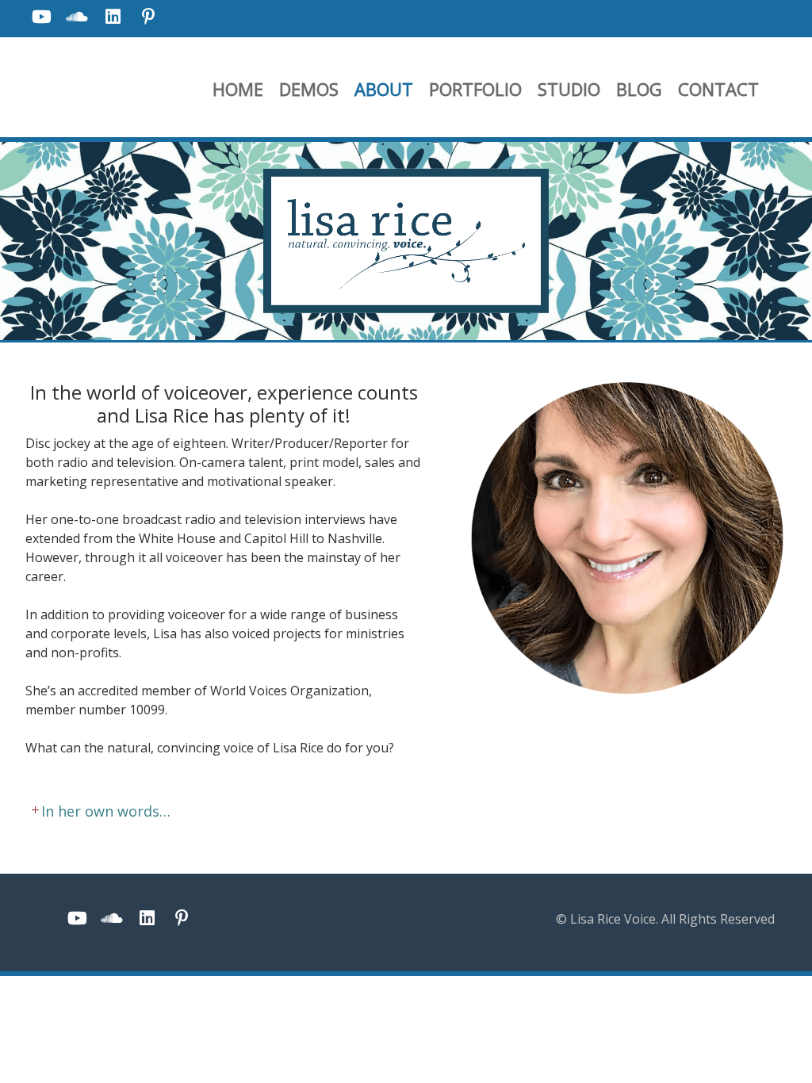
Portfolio (475, 89)
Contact (718, 89)
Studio (569, 89)
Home (238, 89)
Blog (639, 89)
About (383, 89)
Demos (309, 89)
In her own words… (97, 811)
